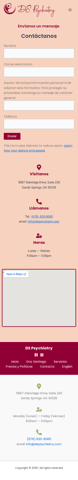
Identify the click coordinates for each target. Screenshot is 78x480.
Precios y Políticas (19, 366)
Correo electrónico (18, 64)
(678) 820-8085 (39, 439)
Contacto (47, 366)
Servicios (60, 361)
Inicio (15, 361)
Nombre (10, 46)
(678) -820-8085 (42, 216)
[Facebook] (36, 355)
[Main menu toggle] (70, 10)
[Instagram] (42, 355)
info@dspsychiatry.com (43, 221)
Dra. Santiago (36, 361)
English (67, 366)
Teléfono (10, 116)
